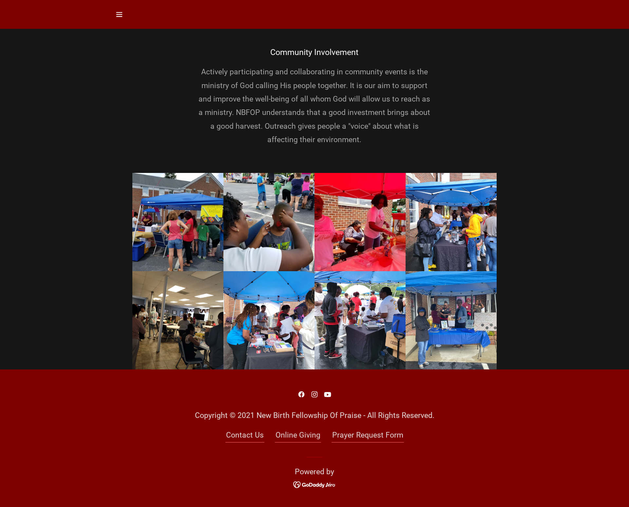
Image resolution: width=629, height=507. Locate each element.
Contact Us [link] (245, 435)
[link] (301, 394)
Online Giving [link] (298, 435)
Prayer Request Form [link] (367, 435)
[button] (119, 14)
